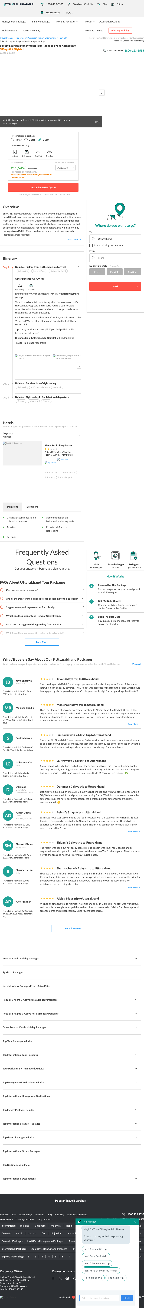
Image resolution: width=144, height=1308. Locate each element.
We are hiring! (25, 1214)
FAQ (39, 1219)
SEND (127, 1297)
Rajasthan (56, 1233)
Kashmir (72, 1233)
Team (13, 1214)
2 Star (46, 139)
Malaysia (56, 1225)
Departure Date (105, 265)
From (92, 250)
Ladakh (32, 1233)
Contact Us (49, 1219)
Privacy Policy (6, 1219)
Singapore (40, 1225)
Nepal (69, 1225)
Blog (105, 4)
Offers (120, 4)
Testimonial (39, 1214)
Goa (44, 1233)
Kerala (19, 1233)
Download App (53, 12)
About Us (4, 1214)
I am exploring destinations (108, 245)
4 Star (18, 139)
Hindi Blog (59, 1214)
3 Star (32, 139)
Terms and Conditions (77, 1214)
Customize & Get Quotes (43, 187)
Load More (42, 641)
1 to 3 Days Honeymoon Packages (45, 1241)
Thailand (24, 1225)
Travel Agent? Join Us (83, 4)
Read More (72, 239)
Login (69, 12)
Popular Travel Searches (70, 1200)
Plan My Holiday (120, 30)
